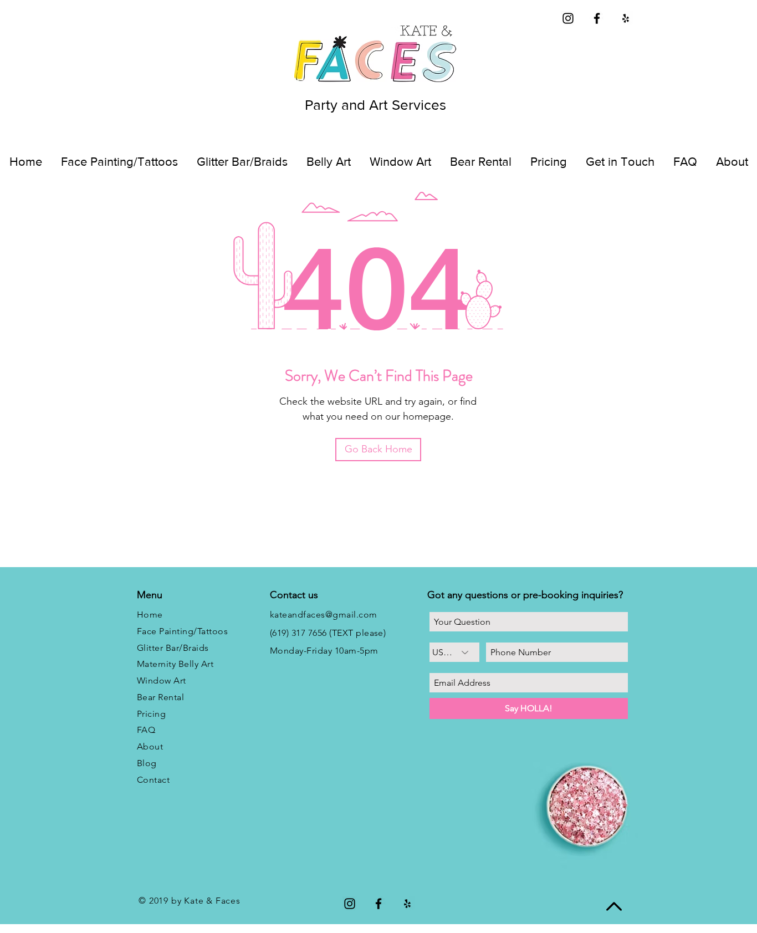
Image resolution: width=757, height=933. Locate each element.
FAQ (146, 730)
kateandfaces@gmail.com (323, 614)
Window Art (161, 680)
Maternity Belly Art (175, 664)
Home (150, 614)
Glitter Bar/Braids (173, 648)
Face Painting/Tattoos (182, 631)
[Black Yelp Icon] (625, 18)
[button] (732, 162)
